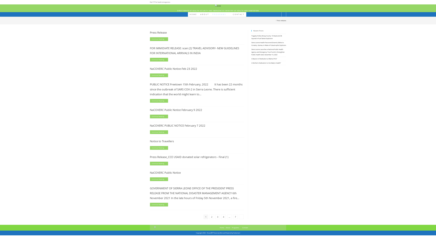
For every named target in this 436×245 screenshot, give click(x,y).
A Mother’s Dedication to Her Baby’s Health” (266, 63)
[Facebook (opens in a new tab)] (283, 2)
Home (222, 228)
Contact (245, 228)
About (228, 228)
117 (154, 2)
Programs (235, 228)
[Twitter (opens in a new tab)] (280, 2)
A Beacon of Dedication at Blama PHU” (264, 59)
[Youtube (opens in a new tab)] (285, 2)
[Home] (274, 21)
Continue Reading (160, 38)
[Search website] (283, 14)
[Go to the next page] (241, 217)
